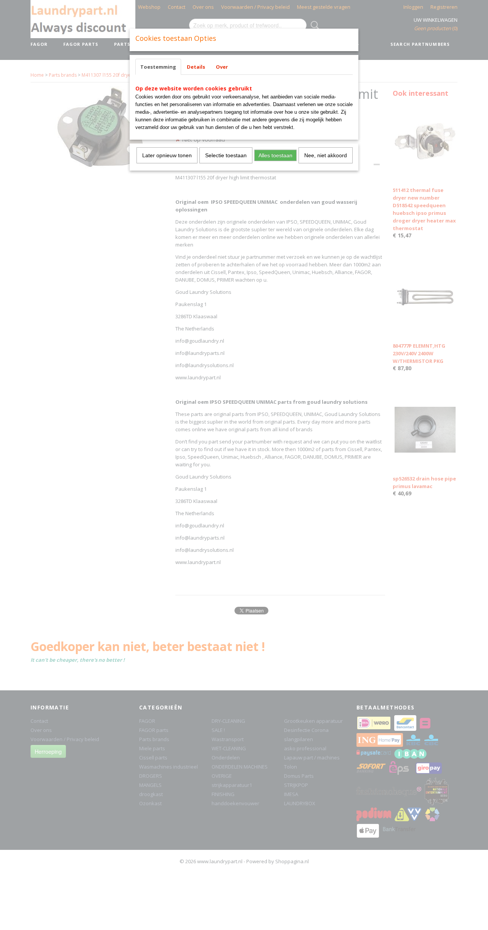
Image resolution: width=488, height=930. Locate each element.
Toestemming (158, 66)
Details (196, 66)
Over (222, 66)
